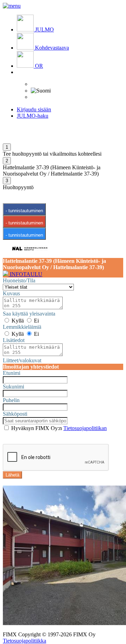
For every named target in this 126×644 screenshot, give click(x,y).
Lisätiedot (13, 340)
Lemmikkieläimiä (22, 327)
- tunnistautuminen (24, 210)
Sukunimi (13, 387)
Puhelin (11, 400)
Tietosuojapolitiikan (85, 428)
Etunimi (11, 373)
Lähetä (12, 475)
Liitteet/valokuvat (22, 360)
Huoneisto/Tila (19, 280)
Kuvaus (11, 293)
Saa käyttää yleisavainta (29, 314)
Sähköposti (15, 414)
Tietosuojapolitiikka (24, 641)
